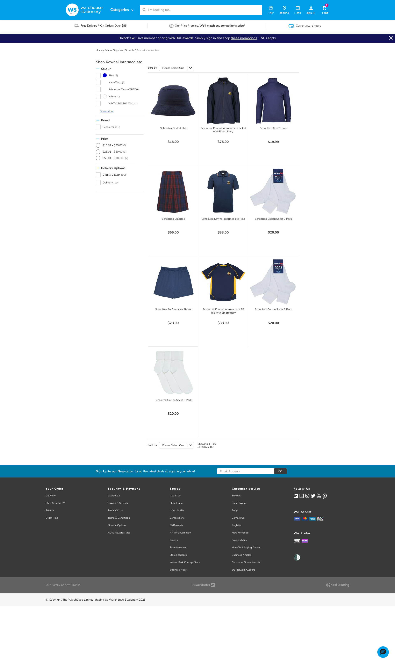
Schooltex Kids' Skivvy (273, 128)
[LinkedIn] (296, 496)
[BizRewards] (297, 540)
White (114, 96)
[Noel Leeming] (337, 585)
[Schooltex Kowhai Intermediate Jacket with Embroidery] (223, 101)
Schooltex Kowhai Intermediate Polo (223, 219)
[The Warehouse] (203, 585)
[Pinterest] (325, 496)
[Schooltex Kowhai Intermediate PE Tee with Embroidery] (223, 282)
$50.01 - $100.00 (115, 158)
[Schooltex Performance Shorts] (173, 282)
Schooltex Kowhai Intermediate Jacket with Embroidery (223, 129)
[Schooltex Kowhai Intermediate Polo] (223, 191)
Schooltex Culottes (173, 219)
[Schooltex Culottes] (173, 191)
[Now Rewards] (305, 540)
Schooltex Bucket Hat (173, 128)
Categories (122, 9)
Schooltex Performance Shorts (173, 309)
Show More (107, 111)
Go (280, 471)
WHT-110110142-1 (123, 103)
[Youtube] (319, 496)
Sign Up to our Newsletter (115, 471)
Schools (129, 50)
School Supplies (114, 50)
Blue (113, 75)
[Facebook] (302, 496)
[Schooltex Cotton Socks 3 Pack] (273, 191)
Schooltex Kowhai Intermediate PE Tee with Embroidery (223, 311)
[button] (383, 652)
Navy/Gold (116, 82)
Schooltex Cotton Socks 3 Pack (273, 219)
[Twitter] (313, 496)
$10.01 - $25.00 (114, 145)
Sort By (152, 67)
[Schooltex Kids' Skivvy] (273, 101)
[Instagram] (307, 496)
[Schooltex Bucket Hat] (173, 101)
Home (99, 50)
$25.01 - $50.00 (114, 152)
